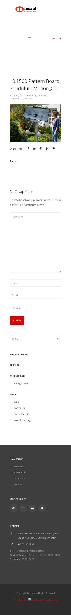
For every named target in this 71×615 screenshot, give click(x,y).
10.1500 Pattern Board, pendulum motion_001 (35, 85)
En (54, 38)
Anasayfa (19, 466)
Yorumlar (21, 414)
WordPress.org (22, 420)
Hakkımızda (20, 472)
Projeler (18, 484)
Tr (60, 38)
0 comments (16, 98)
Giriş (16, 402)
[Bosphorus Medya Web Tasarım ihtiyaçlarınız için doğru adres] (42, 600)
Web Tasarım (20, 600)
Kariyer (22, 478)
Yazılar (20, 408)
